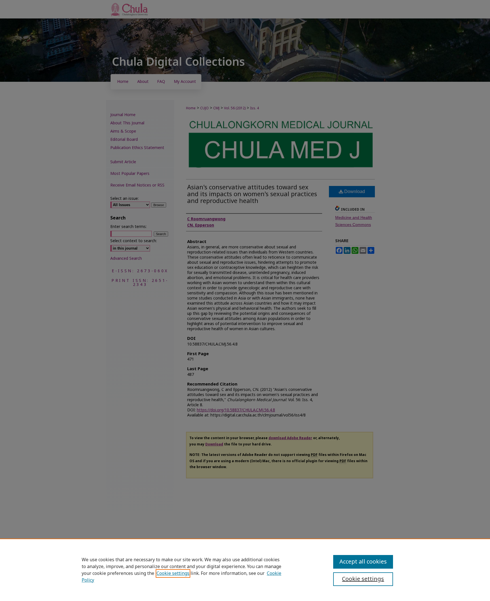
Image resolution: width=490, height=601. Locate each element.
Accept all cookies (363, 562)
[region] (245, 570)
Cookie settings (173, 573)
